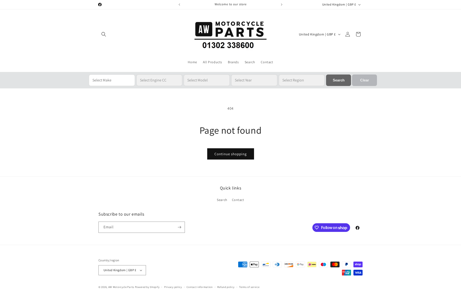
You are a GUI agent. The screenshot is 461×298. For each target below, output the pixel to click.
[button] (103, 34)
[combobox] (112, 80)
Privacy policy (173, 287)
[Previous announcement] (179, 4)
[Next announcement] (281, 4)
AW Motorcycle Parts (121, 287)
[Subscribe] (179, 227)
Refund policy (225, 287)
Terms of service (249, 287)
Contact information (199, 287)
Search (222, 200)
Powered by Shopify (147, 287)
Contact (238, 200)
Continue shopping (230, 154)
